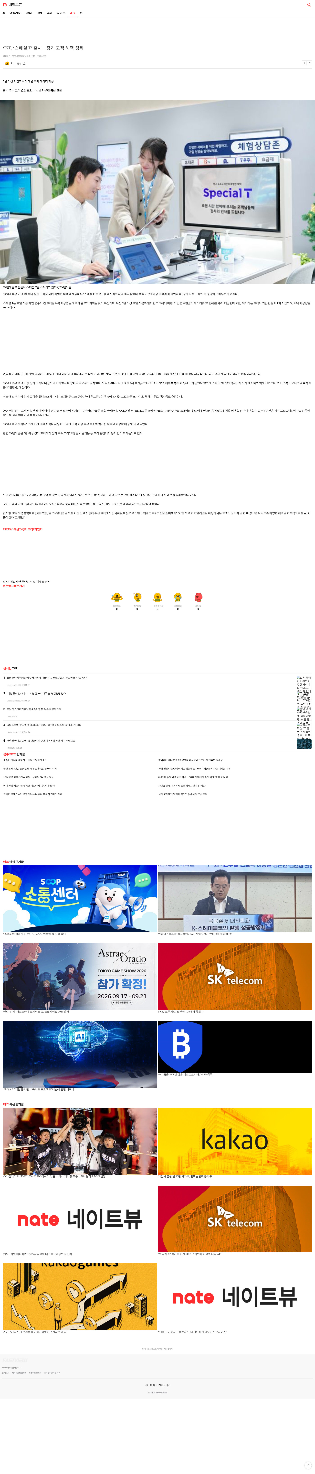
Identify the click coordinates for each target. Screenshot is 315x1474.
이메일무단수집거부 (52, 1373)
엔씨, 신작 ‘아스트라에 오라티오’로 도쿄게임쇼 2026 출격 (36, 1011)
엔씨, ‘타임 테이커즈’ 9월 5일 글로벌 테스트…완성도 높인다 (37, 1254)
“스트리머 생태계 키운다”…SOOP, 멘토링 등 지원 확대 (34, 933)
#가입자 (37, 529)
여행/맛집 (16, 13)
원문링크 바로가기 (14, 585)
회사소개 (5, 1373)
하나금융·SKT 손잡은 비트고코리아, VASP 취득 (185, 1074)
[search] (309, 4)
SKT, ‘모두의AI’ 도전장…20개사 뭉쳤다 (180, 1011)
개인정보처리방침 (19, 1373)
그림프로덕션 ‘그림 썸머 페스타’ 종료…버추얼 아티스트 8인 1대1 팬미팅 (44, 725)
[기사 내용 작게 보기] (304, 64)
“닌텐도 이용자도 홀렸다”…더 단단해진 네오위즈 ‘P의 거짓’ (192, 1332)
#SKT (6, 529)
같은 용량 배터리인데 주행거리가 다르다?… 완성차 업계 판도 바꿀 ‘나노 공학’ (47, 677)
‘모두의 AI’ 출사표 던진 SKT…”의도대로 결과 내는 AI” (189, 1254)
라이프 (61, 13)
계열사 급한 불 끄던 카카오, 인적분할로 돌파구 (185, 1176)
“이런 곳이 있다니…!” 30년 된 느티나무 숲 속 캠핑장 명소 (36, 693)
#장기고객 (27, 529)
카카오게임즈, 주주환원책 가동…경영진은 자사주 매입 (34, 1332)
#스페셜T (15, 529)
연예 (39, 13)
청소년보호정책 (35, 1373)
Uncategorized (13, 685)
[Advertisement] (157, 29)
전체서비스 (164, 1385)
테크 (72, 13)
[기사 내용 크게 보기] (309, 63)
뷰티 (29, 13)
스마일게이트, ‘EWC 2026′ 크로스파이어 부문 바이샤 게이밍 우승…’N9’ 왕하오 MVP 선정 (54, 1176)
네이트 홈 (150, 1385)
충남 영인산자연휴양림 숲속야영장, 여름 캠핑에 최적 (34, 709)
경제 (49, 13)
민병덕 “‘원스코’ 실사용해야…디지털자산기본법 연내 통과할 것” (195, 933)
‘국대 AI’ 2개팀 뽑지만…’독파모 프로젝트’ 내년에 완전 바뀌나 (38, 1089)
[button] (308, 1465)
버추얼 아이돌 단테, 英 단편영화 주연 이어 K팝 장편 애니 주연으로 (41, 740)
